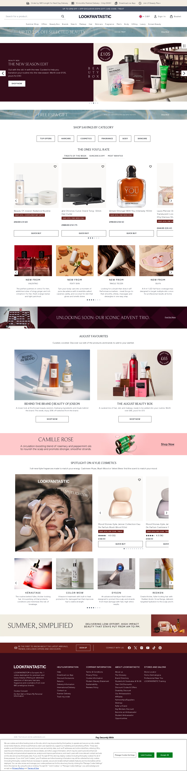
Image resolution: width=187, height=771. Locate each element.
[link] (159, 16)
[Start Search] (62, 16)
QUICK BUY (36, 233)
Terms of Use (33, 768)
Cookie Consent (21, 691)
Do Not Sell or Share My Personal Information (28, 695)
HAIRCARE (66, 138)
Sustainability (92, 684)
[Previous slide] (3, 73)
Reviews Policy (92, 687)
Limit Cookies (146, 755)
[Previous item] (16, 201)
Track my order (63, 697)
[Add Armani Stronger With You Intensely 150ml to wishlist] (150, 166)
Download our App (65, 675)
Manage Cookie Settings (125, 755)
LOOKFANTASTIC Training (155, 681)
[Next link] (171, 272)
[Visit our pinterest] (160, 648)
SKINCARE (142, 138)
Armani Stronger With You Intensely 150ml (130, 211)
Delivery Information (65, 684)
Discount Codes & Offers (126, 687)
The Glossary (120, 675)
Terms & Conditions (94, 672)
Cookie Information (94, 678)
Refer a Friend (121, 706)
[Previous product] (100, 513)
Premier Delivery (64, 694)
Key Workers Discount (124, 709)
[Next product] (167, 513)
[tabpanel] (93, 201)
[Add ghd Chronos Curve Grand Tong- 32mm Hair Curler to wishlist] (103, 166)
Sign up (83, 648)
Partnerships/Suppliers (124, 700)
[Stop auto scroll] (184, 46)
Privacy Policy (92, 675)
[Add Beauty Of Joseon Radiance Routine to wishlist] (55, 166)
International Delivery (66, 687)
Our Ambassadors (123, 694)
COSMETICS (86, 138)
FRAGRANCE (107, 138)
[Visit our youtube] (148, 648)
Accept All (165, 755)
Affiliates (119, 697)
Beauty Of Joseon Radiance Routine (32, 211)
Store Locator (150, 672)
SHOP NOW (17, 83)
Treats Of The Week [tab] (75, 156)
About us (119, 672)
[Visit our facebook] (129, 648)
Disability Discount (123, 690)
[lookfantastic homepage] (95, 16)
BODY (125, 138)
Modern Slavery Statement (97, 681)
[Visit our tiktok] (154, 648)
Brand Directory (122, 678)
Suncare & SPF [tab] (97, 156)
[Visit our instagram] (142, 648)
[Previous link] (16, 272)
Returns (60, 681)
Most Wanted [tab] (115, 156)
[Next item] (171, 201)
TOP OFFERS (46, 138)
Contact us (62, 690)
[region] (93, 755)
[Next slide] (184, 73)
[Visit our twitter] (135, 648)
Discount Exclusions (65, 678)
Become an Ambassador (126, 712)
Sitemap (118, 703)
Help (59, 672)
